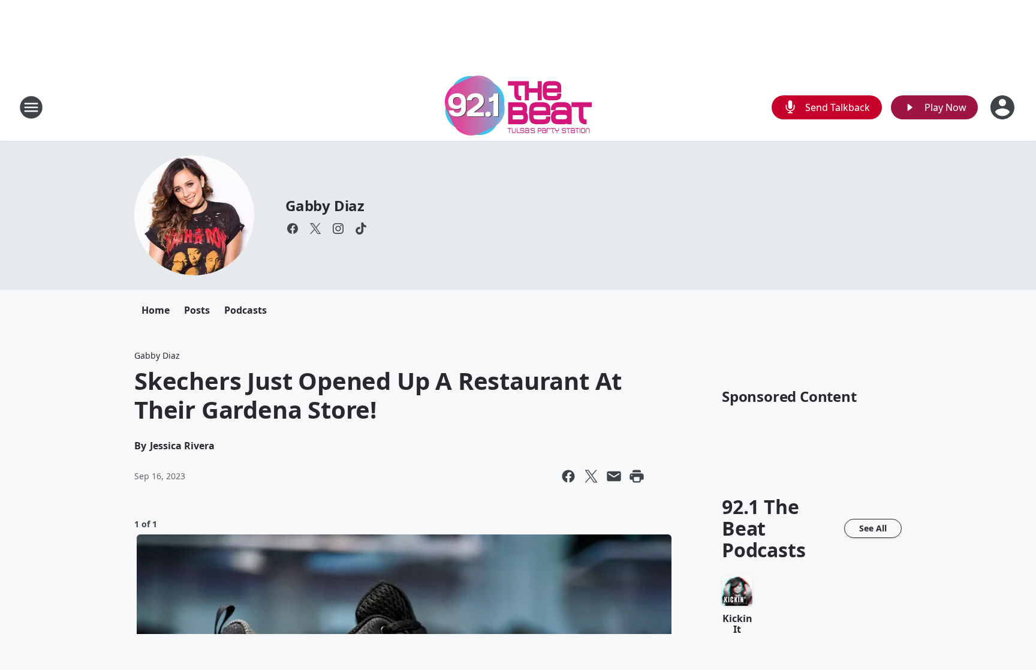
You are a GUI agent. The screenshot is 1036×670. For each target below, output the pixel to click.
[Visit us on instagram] (338, 228)
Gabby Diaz (325, 205)
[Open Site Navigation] (31, 107)
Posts (197, 310)
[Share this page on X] (591, 476)
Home (155, 310)
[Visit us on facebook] (292, 228)
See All (873, 528)
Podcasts (245, 310)
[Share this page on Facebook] (568, 476)
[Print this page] (636, 476)
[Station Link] (518, 107)
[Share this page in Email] (614, 476)
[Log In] (1003, 107)
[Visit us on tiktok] (361, 228)
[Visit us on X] (315, 228)
